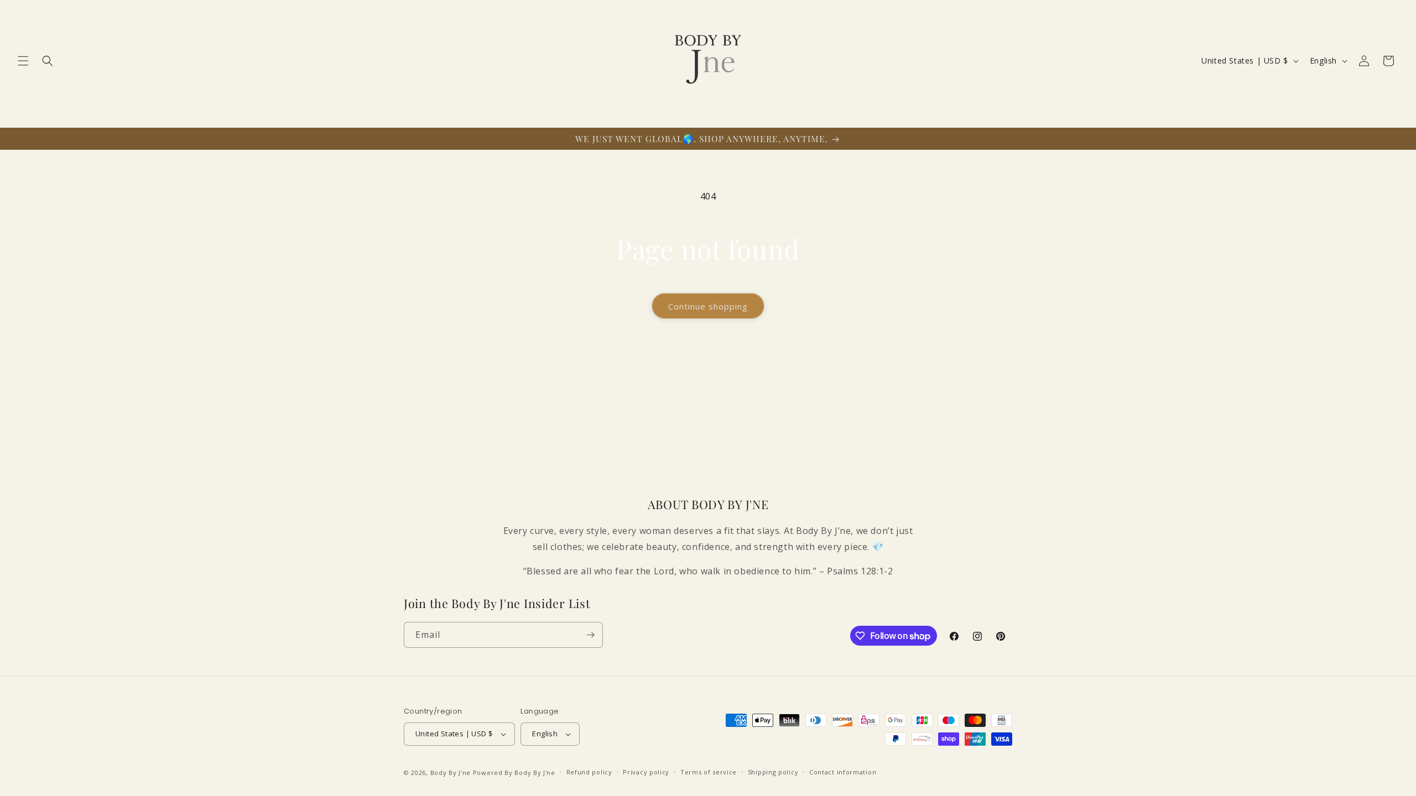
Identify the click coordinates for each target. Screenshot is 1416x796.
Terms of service (708, 772)
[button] (23, 61)
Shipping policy (773, 772)
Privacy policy (646, 772)
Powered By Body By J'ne (514, 772)
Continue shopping (708, 306)
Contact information (842, 772)
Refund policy (589, 772)
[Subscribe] (590, 635)
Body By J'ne (450, 772)
